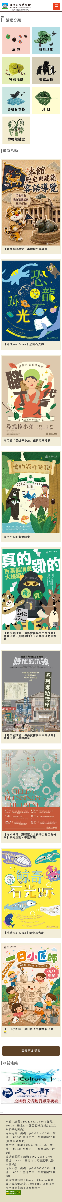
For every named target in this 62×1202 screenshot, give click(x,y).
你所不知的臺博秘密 (17, 536)
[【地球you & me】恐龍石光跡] (31, 300)
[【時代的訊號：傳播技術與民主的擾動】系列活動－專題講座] (31, 691)
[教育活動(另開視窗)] (46, 40)
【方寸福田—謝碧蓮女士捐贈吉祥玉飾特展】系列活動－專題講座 (30, 836)
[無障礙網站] (13, 1195)
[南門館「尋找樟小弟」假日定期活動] (31, 396)
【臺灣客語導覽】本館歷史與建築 (26, 249)
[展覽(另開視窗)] (16, 40)
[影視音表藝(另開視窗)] (16, 100)
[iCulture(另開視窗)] (31, 1077)
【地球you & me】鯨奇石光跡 (24, 932)
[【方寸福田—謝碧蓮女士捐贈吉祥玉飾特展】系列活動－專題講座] (31, 790)
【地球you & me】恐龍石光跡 (24, 344)
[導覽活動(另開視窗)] (46, 70)
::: (2, 16)
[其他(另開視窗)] (46, 100)
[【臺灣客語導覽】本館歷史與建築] (31, 203)
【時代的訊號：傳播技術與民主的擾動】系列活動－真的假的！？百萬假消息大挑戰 (30, 636)
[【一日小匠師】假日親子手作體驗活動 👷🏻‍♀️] (31, 985)
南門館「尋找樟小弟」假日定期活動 (27, 440)
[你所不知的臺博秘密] (31, 493)
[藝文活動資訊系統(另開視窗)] (31, 1095)
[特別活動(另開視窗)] (16, 70)
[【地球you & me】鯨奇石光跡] (31, 889)
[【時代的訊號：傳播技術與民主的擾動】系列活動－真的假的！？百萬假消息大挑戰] (31, 589)
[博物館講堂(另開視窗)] (16, 130)
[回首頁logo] (20, 7)
